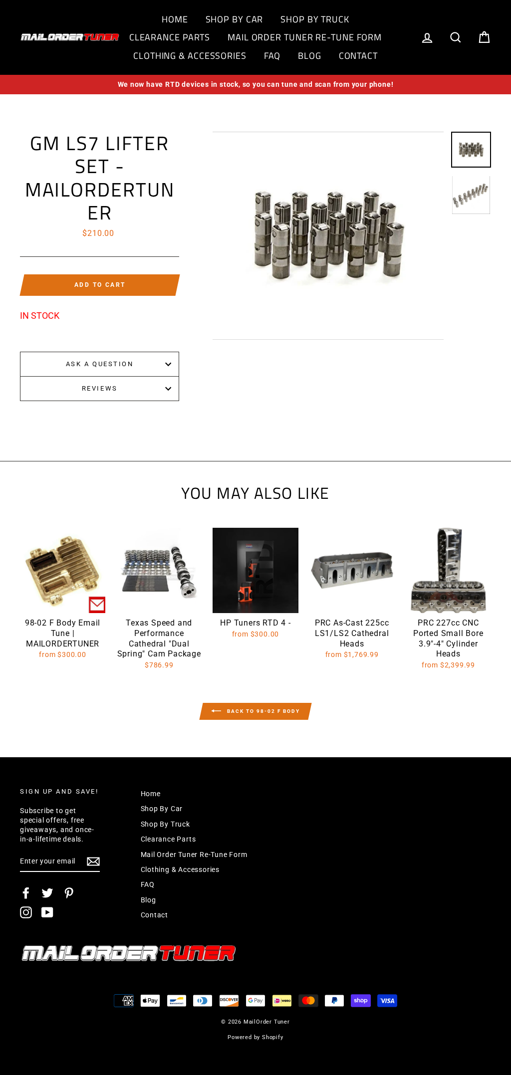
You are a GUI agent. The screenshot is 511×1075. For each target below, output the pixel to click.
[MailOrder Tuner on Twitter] (47, 893)
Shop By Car (234, 19)
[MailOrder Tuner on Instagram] (26, 912)
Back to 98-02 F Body (262, 711)
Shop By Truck (314, 19)
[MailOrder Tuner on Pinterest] (69, 893)
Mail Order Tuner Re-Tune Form (305, 37)
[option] (255, 84)
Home (175, 19)
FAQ (272, 55)
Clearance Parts (170, 37)
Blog (309, 55)
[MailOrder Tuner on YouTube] (47, 912)
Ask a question (100, 364)
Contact (358, 55)
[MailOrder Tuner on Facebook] (26, 893)
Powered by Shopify (255, 1037)
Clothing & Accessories (190, 55)
